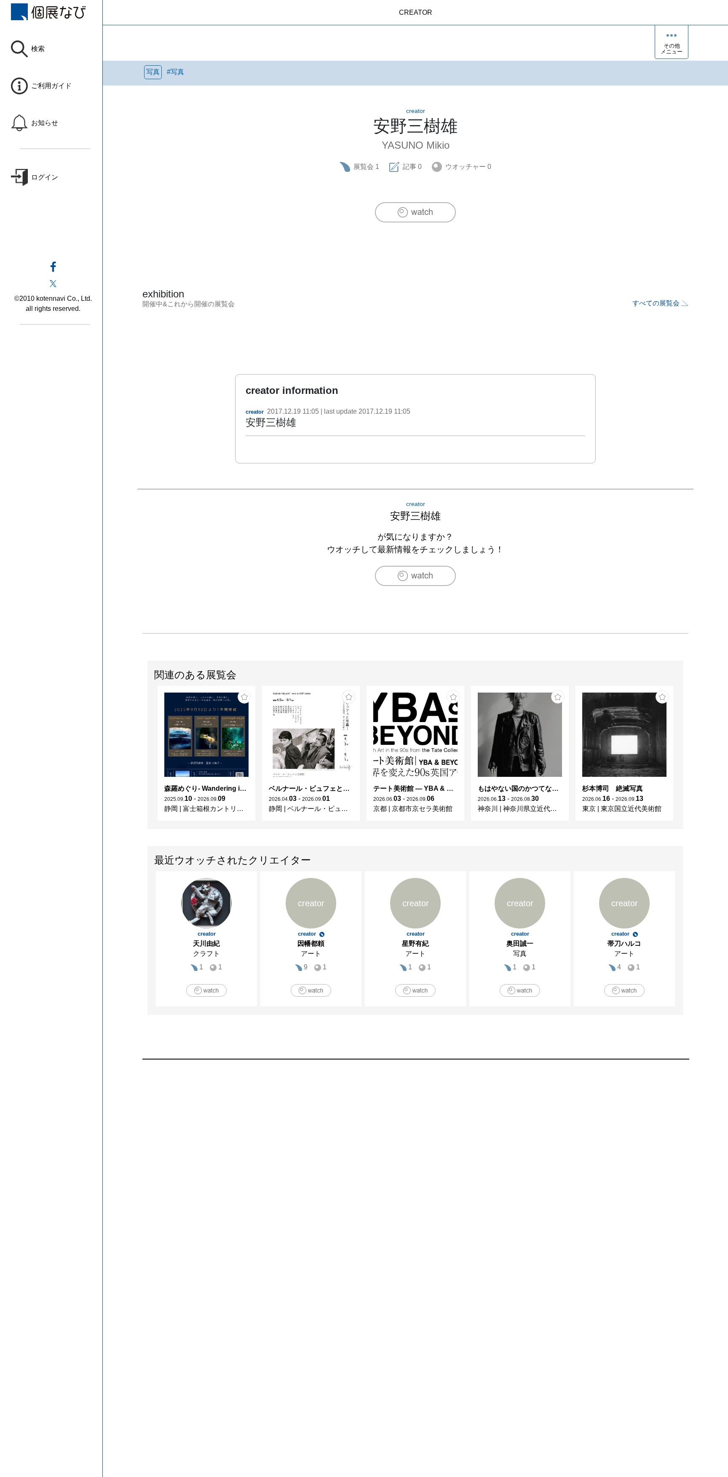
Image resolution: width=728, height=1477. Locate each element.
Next (683, 757)
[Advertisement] (395, 1155)
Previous (148, 757)
